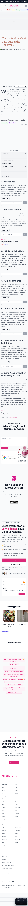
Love (16, 819)
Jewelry (13, 9)
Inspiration (17, 813)
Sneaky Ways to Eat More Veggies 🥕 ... (14, 679)
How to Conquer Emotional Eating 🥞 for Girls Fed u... (14, 660)
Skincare (4, 836)
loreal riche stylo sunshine (14, 692)
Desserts (17, 796)
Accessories (4, 784)
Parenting (4, 830)
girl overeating (14, 664)
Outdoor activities (13, 417)
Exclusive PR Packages (7, 868)
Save (19, 86)
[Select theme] (22, 5)
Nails (3, 827)
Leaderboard (5, 594)
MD (14, 86)
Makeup (4, 822)
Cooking (4, 796)
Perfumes (4, 9)
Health (3, 813)
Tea (2, 244)
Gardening (17, 807)
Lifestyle (4, 819)
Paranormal (18, 827)
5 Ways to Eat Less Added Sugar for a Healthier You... (14, 668)
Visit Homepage (14, 762)
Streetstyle (4, 839)
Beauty (8, 9)
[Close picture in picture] (16, 899)
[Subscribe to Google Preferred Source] (9, 457)
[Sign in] (26, 6)
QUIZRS (26, 124)
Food (3, 804)
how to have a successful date (14, 685)
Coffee (6, 244)
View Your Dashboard (15, 564)
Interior (3, 816)
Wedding (17, 845)
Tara (4, 86)
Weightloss (4, 848)
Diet (3, 799)
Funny (16, 804)
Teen (3, 842)
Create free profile (14, 560)
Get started (21, 594)
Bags (3, 787)
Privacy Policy (5, 871)
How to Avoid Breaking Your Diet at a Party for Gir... (14, 675)
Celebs (16, 793)
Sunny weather (5, 122)
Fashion (3, 801)
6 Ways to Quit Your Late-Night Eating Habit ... (14, 688)
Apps (16, 784)
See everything (5, 631)
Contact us (4, 856)
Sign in (8, 569)
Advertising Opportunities (8, 865)
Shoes (16, 833)
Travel (16, 842)
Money (16, 822)
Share (25, 86)
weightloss (5, 33)
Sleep (16, 836)
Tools (16, 848)
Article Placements (6, 862)
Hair (16, 810)
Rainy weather (12, 122)
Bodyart (17, 790)
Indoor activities (5, 417)
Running (4, 833)
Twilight (4, 845)
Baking (16, 787)
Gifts (3, 810)
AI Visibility (4, 859)
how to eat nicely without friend (14, 682)
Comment (4, 448)
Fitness (17, 801)
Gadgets (4, 807)
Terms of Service (6, 874)
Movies (17, 9)
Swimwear (23, 9)
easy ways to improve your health (14, 671)
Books (3, 793)
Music (16, 825)
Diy (16, 799)
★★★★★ (23, 33)
